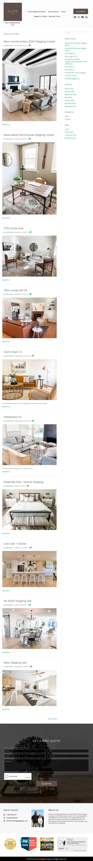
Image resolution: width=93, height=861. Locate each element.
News (67, 116)
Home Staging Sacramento (37, 11)
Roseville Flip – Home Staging (23, 482)
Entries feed (69, 132)
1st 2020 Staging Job (18, 601)
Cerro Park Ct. (13, 352)
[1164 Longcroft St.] (29, 318)
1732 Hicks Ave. (14, 228)
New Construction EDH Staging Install (29, 41)
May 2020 (68, 97)
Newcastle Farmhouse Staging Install (29, 135)
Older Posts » (52, 719)
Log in (67, 129)
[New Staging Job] (29, 688)
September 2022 (70, 94)
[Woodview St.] (29, 444)
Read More (6, 124)
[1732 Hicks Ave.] (29, 256)
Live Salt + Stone (15, 543)
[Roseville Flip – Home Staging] (29, 509)
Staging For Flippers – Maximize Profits (47, 16)
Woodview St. (13, 417)
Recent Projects (53, 11)
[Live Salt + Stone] (29, 569)
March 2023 (69, 88)
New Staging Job (15, 662)
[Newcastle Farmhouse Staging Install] (29, 178)
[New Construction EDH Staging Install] (29, 85)
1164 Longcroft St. (16, 290)
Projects (68, 119)
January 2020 (69, 100)
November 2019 (70, 106)
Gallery (63, 11)
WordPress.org (70, 138)
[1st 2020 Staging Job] (29, 628)
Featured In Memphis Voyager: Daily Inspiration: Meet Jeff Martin (76, 61)
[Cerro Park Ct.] (29, 379)
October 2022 (69, 91)
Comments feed (70, 135)
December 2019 (70, 103)
